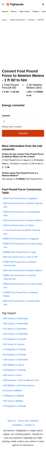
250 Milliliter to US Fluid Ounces (18, 385)
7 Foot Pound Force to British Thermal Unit (21, 232)
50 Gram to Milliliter (12, 390)
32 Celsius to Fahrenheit (15, 329)
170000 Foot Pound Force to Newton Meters (20, 294)
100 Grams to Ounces (13, 344)
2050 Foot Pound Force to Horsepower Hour (21, 214)
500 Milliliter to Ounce (13, 365)
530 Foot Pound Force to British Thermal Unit (22, 205)
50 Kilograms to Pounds (14, 354)
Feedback (17, 425)
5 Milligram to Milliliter (13, 396)
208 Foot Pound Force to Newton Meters (22, 270)
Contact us (30, 425)
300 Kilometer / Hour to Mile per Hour (21, 380)
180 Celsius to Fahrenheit (15, 318)
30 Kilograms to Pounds (14, 370)
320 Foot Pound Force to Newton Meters (22, 220)
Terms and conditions (28, 421)
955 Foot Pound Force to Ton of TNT (20, 257)
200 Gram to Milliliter (13, 401)
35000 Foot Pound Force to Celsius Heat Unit (22, 286)
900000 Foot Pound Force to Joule (19, 252)
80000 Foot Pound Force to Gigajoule (21, 239)
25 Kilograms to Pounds (14, 406)
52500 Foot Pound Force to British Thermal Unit (19, 277)
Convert (23, 133)
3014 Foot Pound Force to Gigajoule (20, 198)
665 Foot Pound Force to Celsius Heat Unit (21, 303)
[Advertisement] (23, 46)
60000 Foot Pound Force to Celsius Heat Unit (22, 245)
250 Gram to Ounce (12, 375)
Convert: (6, 115)
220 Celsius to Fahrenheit (15, 334)
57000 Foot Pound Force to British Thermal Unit (19, 264)
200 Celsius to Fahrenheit (15, 323)
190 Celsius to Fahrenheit (15, 359)
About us (11, 421)
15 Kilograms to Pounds (14, 349)
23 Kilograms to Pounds (14, 339)
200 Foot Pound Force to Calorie (18, 225)
